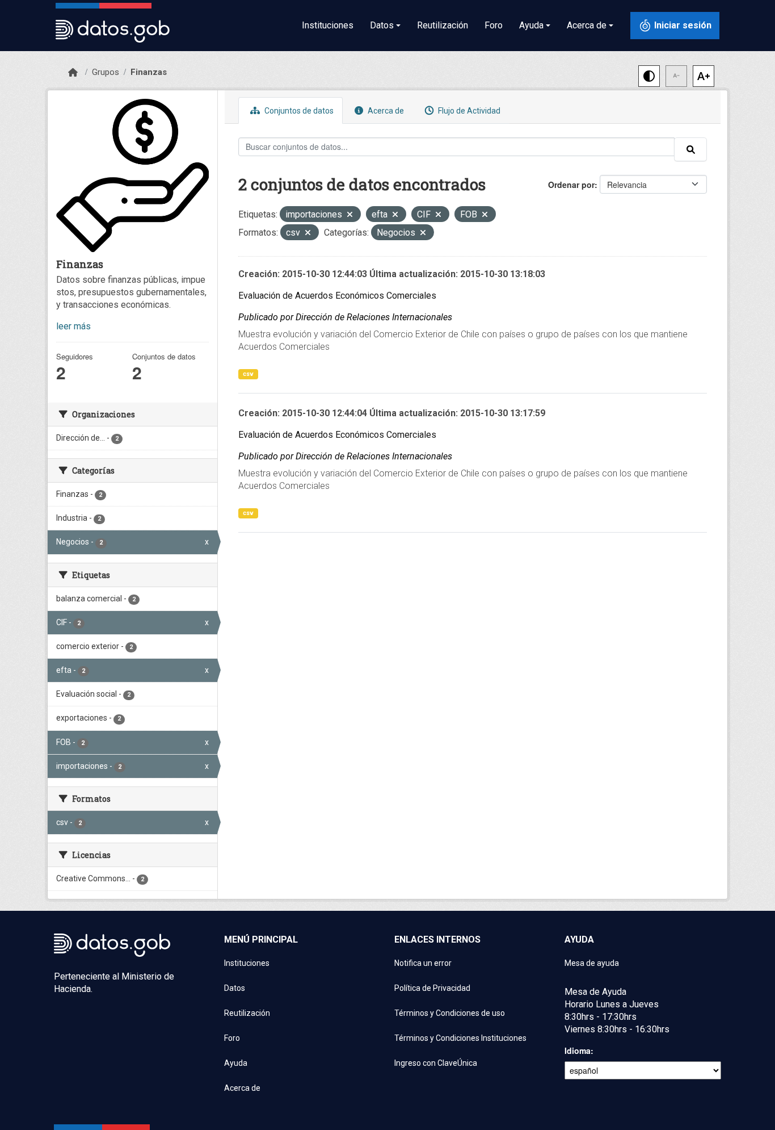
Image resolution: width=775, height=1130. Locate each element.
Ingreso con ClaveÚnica (435, 1063)
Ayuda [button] (531, 25)
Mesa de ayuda (592, 963)
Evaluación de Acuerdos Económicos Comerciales (337, 295)
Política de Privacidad (432, 988)
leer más (73, 326)
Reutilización (442, 25)
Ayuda (235, 1063)
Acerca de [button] (586, 25)
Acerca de (385, 110)
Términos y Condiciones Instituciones (460, 1038)
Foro (494, 25)
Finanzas (148, 72)
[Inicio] (73, 73)
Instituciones (327, 25)
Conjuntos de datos (298, 110)
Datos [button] (382, 25)
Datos (234, 988)
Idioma (578, 1050)
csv (248, 374)
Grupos (105, 72)
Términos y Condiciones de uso (449, 1013)
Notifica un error (423, 963)
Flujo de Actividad (468, 110)
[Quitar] (349, 215)
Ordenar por (571, 184)
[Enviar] (690, 149)
